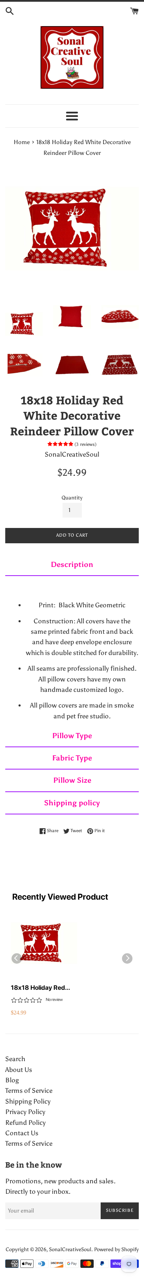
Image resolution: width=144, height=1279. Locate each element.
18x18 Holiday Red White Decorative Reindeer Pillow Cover (42, 988)
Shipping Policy (28, 1101)
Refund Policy (25, 1123)
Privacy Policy (25, 1112)
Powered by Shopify (116, 1249)
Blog (12, 1080)
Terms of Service (28, 1091)
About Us (18, 1070)
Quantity (72, 498)
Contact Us (21, 1133)
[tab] (72, 565)
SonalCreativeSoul (70, 1249)
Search (15, 1059)
